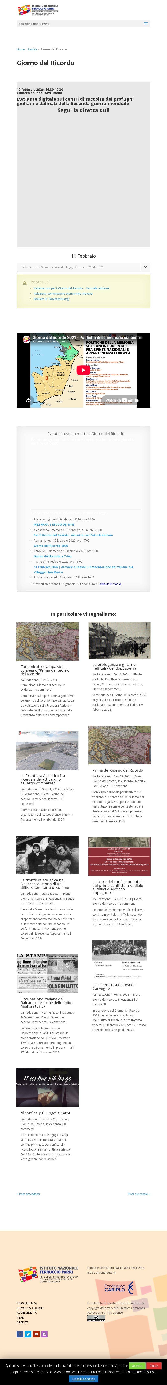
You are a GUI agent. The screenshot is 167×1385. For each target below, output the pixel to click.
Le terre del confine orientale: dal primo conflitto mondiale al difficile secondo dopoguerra (118, 887)
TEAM (21, 1317)
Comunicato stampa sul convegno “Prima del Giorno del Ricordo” (45, 670)
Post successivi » (139, 1194)
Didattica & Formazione (121, 679)
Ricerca (53, 799)
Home (21, 49)
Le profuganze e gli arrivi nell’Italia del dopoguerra (114, 666)
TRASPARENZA (27, 1303)
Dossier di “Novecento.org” (52, 299)
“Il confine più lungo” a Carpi (45, 1112)
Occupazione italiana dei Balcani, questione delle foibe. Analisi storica (47, 1002)
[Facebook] (20, 1334)
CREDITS (23, 1322)
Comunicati (28, 685)
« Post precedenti (28, 1194)
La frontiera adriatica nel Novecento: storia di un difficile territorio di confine (45, 884)
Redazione (31, 680)
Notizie (32, 49)
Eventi (45, 794)
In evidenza (39, 799)
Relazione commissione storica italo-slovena (63, 293)
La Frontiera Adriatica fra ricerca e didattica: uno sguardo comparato (43, 779)
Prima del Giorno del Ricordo (117, 770)
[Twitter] (28, 1334)
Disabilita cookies (83, 1379)
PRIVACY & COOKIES (30, 1308)
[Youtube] (36, 1334)
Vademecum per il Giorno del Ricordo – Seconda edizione (71, 288)
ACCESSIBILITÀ (27, 1312)
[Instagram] (44, 1334)
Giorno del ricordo (49, 685)
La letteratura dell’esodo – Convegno (115, 986)
